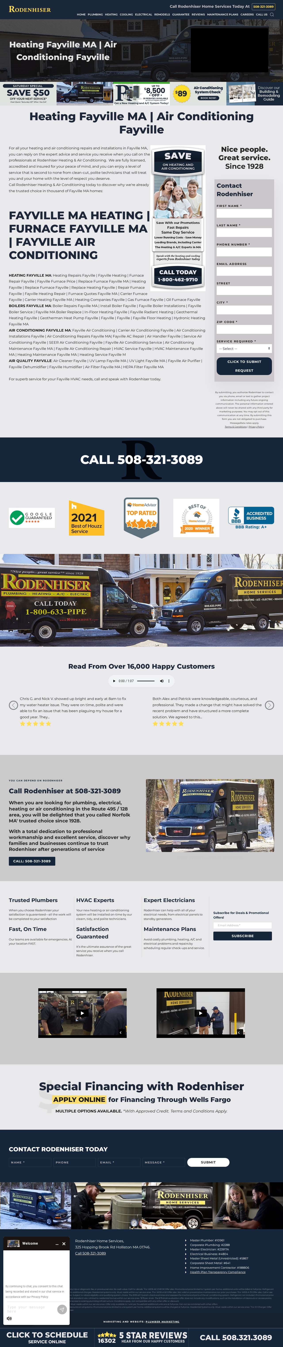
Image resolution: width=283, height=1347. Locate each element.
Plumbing (95, 14)
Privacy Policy (256, 426)
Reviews (198, 14)
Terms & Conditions (236, 426)
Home (81, 14)
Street (223, 283)
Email (107, 1162)
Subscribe (243, 936)
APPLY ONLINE (79, 1100)
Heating (111, 14)
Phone (62, 1162)
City (222, 302)
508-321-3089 (263, 6)
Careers (247, 14)
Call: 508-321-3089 (32, 861)
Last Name (229, 225)
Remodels (162, 14)
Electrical (143, 14)
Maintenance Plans (222, 14)
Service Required (236, 341)
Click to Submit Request (244, 366)
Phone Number (233, 244)
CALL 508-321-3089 (141, 459)
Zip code (227, 322)
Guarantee (180, 14)
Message (155, 1162)
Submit (208, 1162)
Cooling (126, 14)
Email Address (232, 264)
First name (229, 206)
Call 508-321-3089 (90, 1253)
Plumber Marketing (163, 1321)
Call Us (262, 14)
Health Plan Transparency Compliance (218, 1272)
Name (18, 1162)
